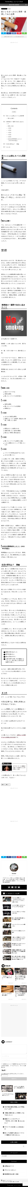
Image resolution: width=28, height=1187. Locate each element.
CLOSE (14, 111)
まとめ (8, 147)
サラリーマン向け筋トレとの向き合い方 (14, 1128)
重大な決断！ (11, 118)
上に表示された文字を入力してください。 (13, 1073)
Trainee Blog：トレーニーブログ (14, 1)
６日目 (9, 136)
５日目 (9, 134)
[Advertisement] (14, 58)
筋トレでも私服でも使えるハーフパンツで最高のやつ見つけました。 (14, 1134)
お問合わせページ (9, 1166)
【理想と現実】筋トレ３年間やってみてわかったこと (14, 1114)
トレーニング (4, 8)
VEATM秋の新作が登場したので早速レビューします (15, 1108)
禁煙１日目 (11, 126)
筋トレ (8, 784)
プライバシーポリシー (10, 1170)
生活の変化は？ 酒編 (13, 144)
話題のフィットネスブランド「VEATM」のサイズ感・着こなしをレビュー (15, 1121)
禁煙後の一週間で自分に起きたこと (15, 122)
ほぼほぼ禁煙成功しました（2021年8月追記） (15, 139)
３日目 (9, 130)
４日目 (9, 132)
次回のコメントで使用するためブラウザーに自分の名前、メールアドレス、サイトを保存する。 (14, 1065)
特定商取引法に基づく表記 (12, 1174)
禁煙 (3, 784)
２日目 (9, 128)
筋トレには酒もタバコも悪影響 (15, 115)
